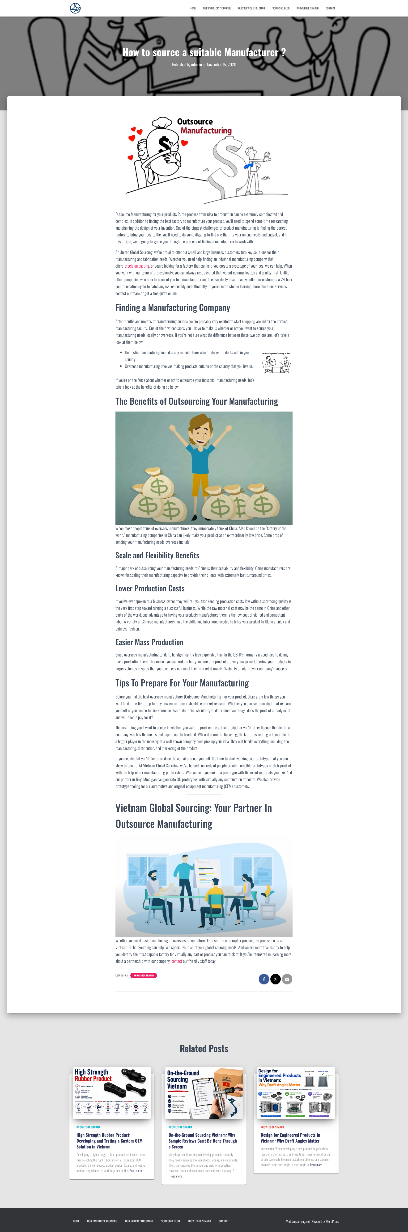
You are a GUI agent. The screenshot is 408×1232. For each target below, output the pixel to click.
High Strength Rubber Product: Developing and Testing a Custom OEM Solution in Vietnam (109, 1141)
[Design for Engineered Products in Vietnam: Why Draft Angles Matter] (296, 1092)
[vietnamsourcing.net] (75, 8)
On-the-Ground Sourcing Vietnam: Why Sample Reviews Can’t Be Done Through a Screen (203, 1141)
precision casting (136, 266)
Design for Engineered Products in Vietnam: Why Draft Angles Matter (290, 1138)
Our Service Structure (251, 8)
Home (193, 8)
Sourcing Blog (280, 8)
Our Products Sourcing (217, 8)
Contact (330, 8)
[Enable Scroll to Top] (10, 1222)
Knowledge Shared (308, 8)
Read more (136, 1170)
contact (176, 961)
